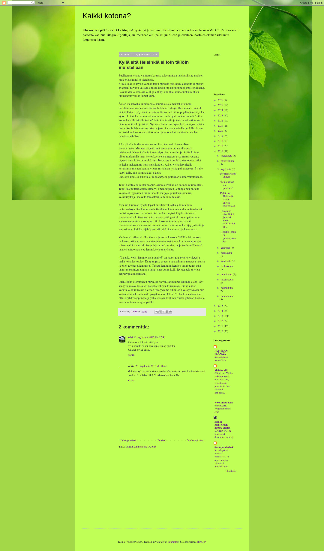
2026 (221, 100)
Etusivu (162, 440)
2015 (221, 305)
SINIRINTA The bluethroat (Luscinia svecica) (223, 434)
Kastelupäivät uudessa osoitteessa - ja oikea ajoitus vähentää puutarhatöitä (221, 458)
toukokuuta (227, 266)
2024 (221, 110)
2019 (221, 136)
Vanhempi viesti (195, 440)
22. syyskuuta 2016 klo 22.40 (149, 337)
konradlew (173, 542)
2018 (221, 141)
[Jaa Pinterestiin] (170, 312)
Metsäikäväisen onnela (228, 175)
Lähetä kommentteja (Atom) (141, 446)
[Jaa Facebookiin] (167, 312)
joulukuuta (227, 155)
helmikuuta (227, 287)
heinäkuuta (226, 252)
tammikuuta (227, 296)
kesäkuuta (226, 261)
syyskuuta (226, 169)
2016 (221, 151)
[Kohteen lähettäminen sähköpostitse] (156, 312)
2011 (221, 326)
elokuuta (226, 247)
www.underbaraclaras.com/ (223, 403)
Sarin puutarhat (223, 447)
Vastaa (131, 354)
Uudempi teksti (128, 440)
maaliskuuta (227, 279)
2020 (221, 130)
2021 (221, 125)
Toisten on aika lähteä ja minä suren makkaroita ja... (227, 218)
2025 (221, 105)
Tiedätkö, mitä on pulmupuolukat (228, 236)
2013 (221, 316)
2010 (221, 331)
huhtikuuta (227, 274)
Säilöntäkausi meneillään (221, 358)
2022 (221, 120)
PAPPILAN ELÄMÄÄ (221, 352)
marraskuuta (227, 161)
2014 (221, 311)
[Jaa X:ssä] (163, 312)
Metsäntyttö (221, 370)
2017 (221, 146)
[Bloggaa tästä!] (160, 312)
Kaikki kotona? (106, 16)
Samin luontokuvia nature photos (222, 425)
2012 (221, 321)
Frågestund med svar (222, 410)
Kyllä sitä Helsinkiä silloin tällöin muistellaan (227, 199)
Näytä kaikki (231, 471)
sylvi (130, 337)
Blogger (201, 542)
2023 (221, 115)
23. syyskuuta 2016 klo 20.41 (151, 366)
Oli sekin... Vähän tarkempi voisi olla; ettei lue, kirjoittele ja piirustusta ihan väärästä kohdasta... (223, 382)
